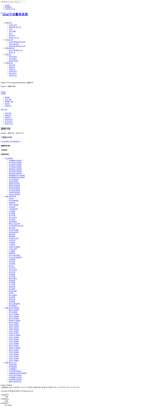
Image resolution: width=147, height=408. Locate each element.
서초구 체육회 (14, 354)
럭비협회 (12, 219)
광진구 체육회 (14, 318)
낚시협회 (12, 211)
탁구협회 (12, 289)
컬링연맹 (12, 287)
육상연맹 (12, 268)
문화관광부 (13, 365)
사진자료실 (13, 59)
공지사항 (12, 65)
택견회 (11, 293)
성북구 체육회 (14, 325)
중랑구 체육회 (14, 322)
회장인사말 (13, 25)
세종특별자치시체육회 (17, 175)
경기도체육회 (13, 179)
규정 (10, 33)
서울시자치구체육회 (12, 308)
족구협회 (12, 276)
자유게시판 (13, 71)
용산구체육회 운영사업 (17, 42)
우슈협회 (12, 263)
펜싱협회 (12, 297)
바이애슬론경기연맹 (16, 226)
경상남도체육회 (14, 194)
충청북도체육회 (14, 184)
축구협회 (12, 282)
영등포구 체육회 (14, 348)
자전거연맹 (13, 270)
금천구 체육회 (14, 346)
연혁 (10, 29)
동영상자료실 (13, 61)
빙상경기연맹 (13, 238)
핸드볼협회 (13, 306)
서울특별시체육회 (15, 160)
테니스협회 (13, 295)
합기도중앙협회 (14, 303)
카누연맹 (12, 285)
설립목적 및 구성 (15, 27)
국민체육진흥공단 (15, 371)
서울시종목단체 (10, 196)
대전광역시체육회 (15, 171)
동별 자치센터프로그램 (17, 46)
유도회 (11, 266)
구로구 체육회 (14, 343)
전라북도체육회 (14, 188)
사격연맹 (12, 240)
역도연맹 (12, 261)
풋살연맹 (12, 299)
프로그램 (8, 99)
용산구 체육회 (14, 314)
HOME (7, 5)
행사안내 (12, 52)
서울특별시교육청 (15, 377)
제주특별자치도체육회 (17, 177)
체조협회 (12, 280)
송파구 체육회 (14, 358)
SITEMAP (8, 7)
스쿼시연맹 (13, 249)
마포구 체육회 (14, 337)
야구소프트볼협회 (15, 257)
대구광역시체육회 (15, 165)
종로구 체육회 (14, 310)
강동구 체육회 (14, 360)
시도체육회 (9, 158)
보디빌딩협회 (13, 232)
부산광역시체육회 (15, 162)
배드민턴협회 (13, 230)
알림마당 (8, 106)
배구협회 (12, 228)
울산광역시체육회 (15, 173)
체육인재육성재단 (15, 381)
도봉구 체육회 (14, 329)
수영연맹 (12, 245)
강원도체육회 (13, 181)
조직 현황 (12, 31)
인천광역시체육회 (15, 167)
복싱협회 (12, 234)
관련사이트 (13, 75)
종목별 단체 (9, 101)
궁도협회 (12, 207)
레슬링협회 (13, 221)
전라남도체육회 (14, 190)
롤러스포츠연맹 (14, 223)
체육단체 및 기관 (11, 362)
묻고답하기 (13, 73)
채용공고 (12, 67)
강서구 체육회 (14, 341)
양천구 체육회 (14, 339)
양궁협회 (12, 259)
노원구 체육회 (14, 331)
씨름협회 (12, 253)
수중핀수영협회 (14, 247)
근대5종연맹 (13, 209)
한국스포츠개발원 (15, 375)
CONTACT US (10, 9)
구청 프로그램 (14, 44)
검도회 (11, 198)
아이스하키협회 (14, 255)
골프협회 (12, 202)
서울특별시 (13, 369)
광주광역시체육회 (15, 169)
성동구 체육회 (14, 316)
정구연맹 (12, 272)
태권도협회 (13, 291)
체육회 (7, 97)
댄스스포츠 (13, 217)
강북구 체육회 (14, 327)
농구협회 (12, 213)
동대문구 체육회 (14, 320)
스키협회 (12, 251)
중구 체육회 (13, 312)
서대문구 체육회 (14, 335)
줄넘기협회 (13, 278)
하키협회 (12, 301)
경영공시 (12, 35)
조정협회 (12, 274)
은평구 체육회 (14, 333)
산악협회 (12, 242)
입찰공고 (12, 69)
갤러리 (7, 104)
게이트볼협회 (13, 200)
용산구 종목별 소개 (15, 50)
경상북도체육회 (14, 192)
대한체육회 (13, 367)
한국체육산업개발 (15, 379)
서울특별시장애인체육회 (17, 373)
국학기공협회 (13, 205)
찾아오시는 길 (14, 37)
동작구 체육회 (14, 350)
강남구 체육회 (14, 356)
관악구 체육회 (14, 352)
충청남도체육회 (14, 186)
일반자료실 (13, 56)
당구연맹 (12, 215)
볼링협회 (12, 236)
